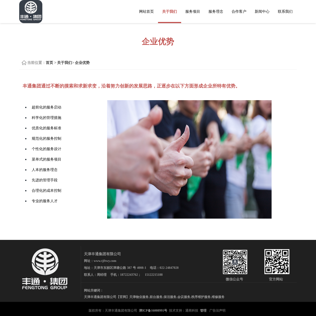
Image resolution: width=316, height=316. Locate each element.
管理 (203, 310)
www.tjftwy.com (105, 261)
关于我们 (64, 63)
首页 (49, 63)
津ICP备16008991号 (153, 310)
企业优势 (82, 63)
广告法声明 (217, 310)
